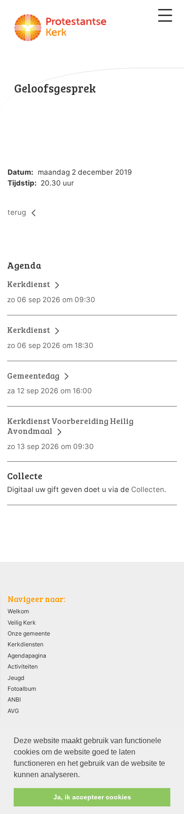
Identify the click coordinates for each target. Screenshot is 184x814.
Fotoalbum (22, 688)
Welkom (18, 611)
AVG (13, 710)
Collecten (147, 489)
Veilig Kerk (22, 622)
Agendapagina (27, 655)
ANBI (14, 699)
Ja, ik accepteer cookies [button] (92, 797)
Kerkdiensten (25, 644)
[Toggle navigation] (165, 15)
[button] (83, 775)
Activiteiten (23, 666)
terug (18, 212)
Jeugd (16, 677)
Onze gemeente (29, 633)
